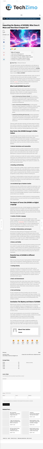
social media (21, 221)
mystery (16, 81)
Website (29, 395)
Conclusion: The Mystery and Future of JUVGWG (21, 59)
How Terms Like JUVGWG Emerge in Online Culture (21, 55)
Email (16, 395)
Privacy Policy (14, 438)
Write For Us (29, 438)
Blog (3, 23)
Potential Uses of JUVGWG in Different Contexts (21, 58)
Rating (4, 393)
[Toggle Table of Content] (31, 52)
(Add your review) (29, 362)
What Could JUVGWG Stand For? (18, 54)
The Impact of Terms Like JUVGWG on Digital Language (22, 56)
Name (4, 395)
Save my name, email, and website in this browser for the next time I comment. (18, 400)
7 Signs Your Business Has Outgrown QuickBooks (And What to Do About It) (15, 421)
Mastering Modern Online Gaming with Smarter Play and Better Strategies (35, 421)
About (9, 438)
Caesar (4, 32)
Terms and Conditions (22, 438)
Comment (5, 378)
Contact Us (5, 438)
